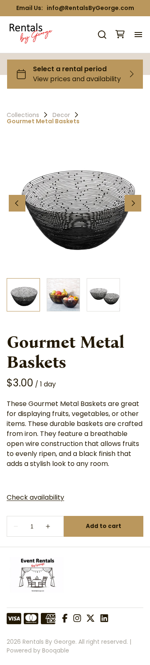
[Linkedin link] (104, 618)
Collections (23, 115)
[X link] (90, 618)
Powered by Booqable (38, 650)
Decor (61, 115)
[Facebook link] (65, 618)
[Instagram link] (77, 618)
